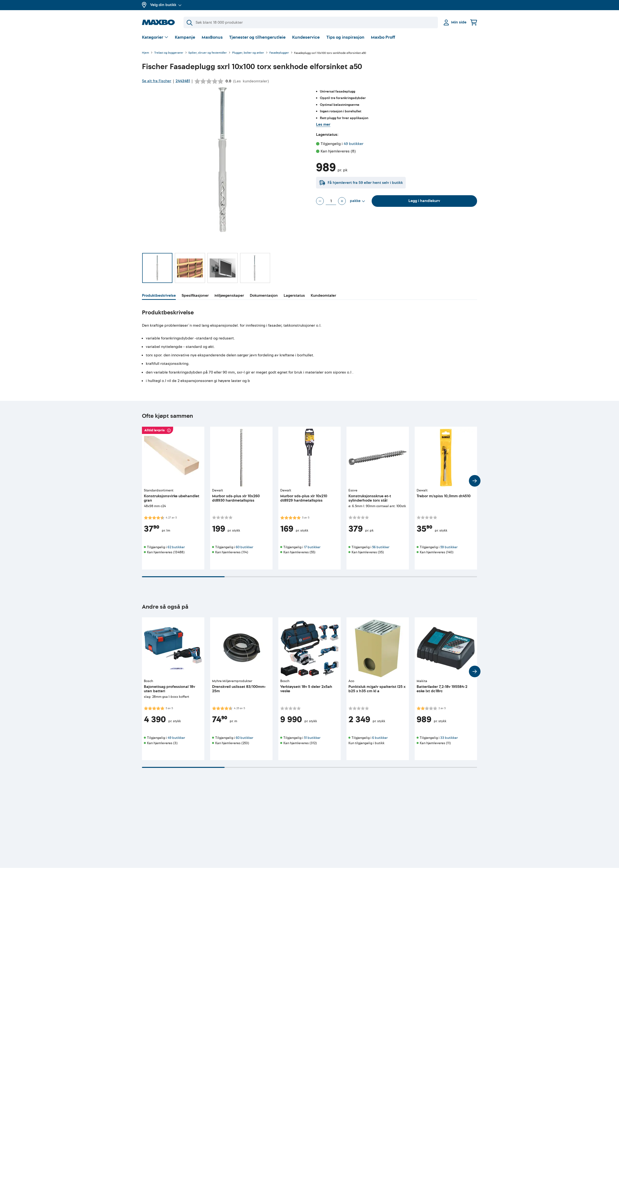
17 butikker (312, 547)
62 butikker (176, 547)
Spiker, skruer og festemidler (207, 53)
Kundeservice (306, 37)
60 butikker (244, 547)
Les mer (323, 124)
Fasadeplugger (279, 53)
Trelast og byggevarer (168, 53)
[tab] (159, 296)
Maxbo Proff (383, 37)
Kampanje (185, 37)
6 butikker (380, 737)
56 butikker (380, 547)
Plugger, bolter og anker (248, 53)
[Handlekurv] (473, 22)
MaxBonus (212, 37)
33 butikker (449, 737)
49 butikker (353, 143)
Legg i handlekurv (424, 200)
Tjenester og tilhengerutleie (257, 37)
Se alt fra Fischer (156, 81)
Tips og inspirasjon (345, 37)
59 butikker (448, 547)
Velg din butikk (163, 4)
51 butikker (312, 737)
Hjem (145, 53)
